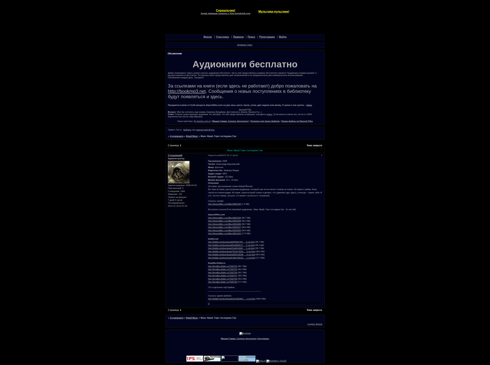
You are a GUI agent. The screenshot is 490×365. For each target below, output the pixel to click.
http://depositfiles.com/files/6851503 (224, 233)
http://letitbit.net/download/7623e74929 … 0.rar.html (231, 251)
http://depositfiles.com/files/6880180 (224, 204)
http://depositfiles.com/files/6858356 (224, 230)
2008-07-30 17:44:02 (228, 155)
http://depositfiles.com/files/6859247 (224, 227)
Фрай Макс (192, 136)
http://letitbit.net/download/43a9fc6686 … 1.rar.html (231, 248)
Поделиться (213, 155)
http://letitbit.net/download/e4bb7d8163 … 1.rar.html (231, 258)
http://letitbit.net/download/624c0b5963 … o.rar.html (231, 299)
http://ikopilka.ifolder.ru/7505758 (222, 279)
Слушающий (175, 155)
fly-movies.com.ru (202, 121)
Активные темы (244, 45)
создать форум (314, 324)
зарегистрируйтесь (205, 130)
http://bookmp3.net (187, 91)
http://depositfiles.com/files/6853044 (224, 221)
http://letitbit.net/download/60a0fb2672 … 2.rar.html (231, 245)
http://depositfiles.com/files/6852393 (224, 218)
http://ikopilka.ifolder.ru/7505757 (222, 275)
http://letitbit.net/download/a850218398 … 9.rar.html (231, 254)
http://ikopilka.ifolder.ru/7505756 (222, 272)
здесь (309, 105)
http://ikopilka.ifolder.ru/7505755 (222, 269)
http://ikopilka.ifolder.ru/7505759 (222, 282)
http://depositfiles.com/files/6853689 (224, 224)
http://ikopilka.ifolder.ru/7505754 (222, 266)
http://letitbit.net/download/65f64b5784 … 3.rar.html (231, 242)
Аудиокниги (176, 136)
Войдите (187, 130)
